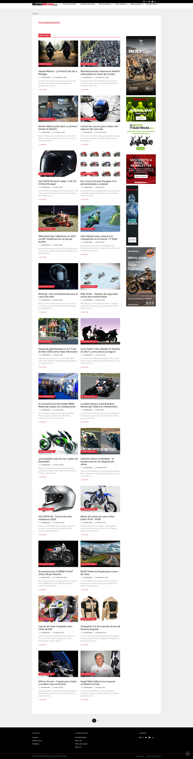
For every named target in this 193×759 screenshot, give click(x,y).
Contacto (35, 737)
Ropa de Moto (136, 4)
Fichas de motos (69, 4)
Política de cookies (154, 756)
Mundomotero (151, 4)
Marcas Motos (104, 4)
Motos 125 (78, 740)
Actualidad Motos (80, 737)
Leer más (43, 89)
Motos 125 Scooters (81, 744)
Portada (35, 13)
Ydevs (65, 756)
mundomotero (44, 77)
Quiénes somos (37, 740)
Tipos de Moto (120, 4)
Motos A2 (78, 747)
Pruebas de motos (87, 4)
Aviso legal (140, 756)
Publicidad (35, 744)
